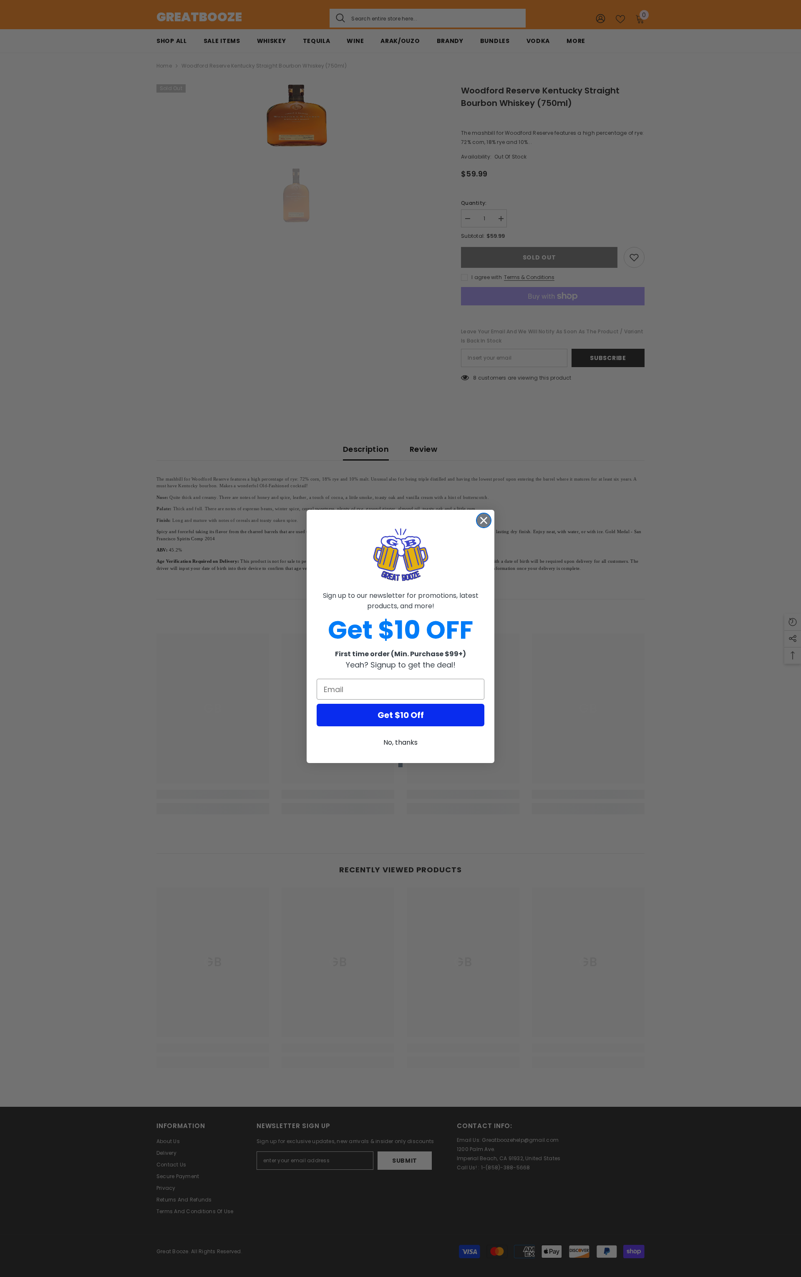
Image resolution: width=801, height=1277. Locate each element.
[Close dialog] (483, 520)
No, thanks (400, 742)
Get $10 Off (401, 715)
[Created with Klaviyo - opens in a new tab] (400, 765)
